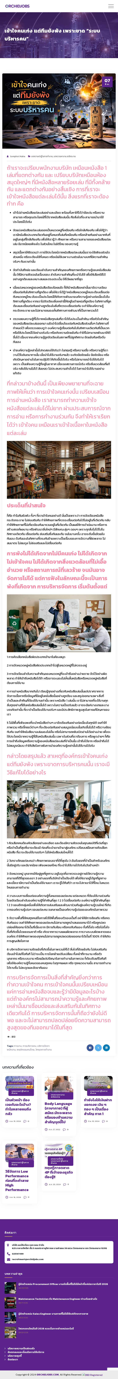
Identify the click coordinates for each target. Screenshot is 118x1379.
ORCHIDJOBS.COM (48, 1374)
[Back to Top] (111, 1358)
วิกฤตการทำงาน (43, 1049)
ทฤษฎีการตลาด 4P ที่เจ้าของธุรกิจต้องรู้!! (59, 1172)
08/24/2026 (23, 1288)
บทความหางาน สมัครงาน (65, 156)
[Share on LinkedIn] (106, 1047)
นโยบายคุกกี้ (15, 1356)
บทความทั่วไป (57, 1159)
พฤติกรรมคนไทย (25, 1049)
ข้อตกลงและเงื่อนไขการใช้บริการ (26, 1352)
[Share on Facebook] (90, 1047)
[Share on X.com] (98, 1047)
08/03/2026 (23, 1332)
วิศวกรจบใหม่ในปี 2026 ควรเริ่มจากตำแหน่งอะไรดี (46, 1328)
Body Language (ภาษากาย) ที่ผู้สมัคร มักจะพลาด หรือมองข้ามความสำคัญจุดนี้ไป (59, 1113)
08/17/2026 (23, 1302)
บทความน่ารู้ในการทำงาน (42, 156)
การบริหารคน (29, 1046)
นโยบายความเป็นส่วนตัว (21, 1348)
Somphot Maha (17, 156)
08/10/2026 (23, 1317)
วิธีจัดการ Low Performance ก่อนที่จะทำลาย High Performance (17, 1180)
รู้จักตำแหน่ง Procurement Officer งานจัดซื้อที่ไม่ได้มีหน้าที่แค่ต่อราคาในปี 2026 (63, 1284)
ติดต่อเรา (13, 1359)
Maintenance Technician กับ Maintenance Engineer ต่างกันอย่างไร (57, 1299)
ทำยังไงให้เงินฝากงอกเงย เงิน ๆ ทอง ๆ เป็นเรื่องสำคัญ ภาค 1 (98, 1106)
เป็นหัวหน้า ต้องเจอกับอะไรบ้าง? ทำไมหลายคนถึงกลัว (18, 1106)
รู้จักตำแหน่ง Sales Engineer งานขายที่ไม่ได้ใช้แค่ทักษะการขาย (53, 1314)
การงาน (18, 1046)
